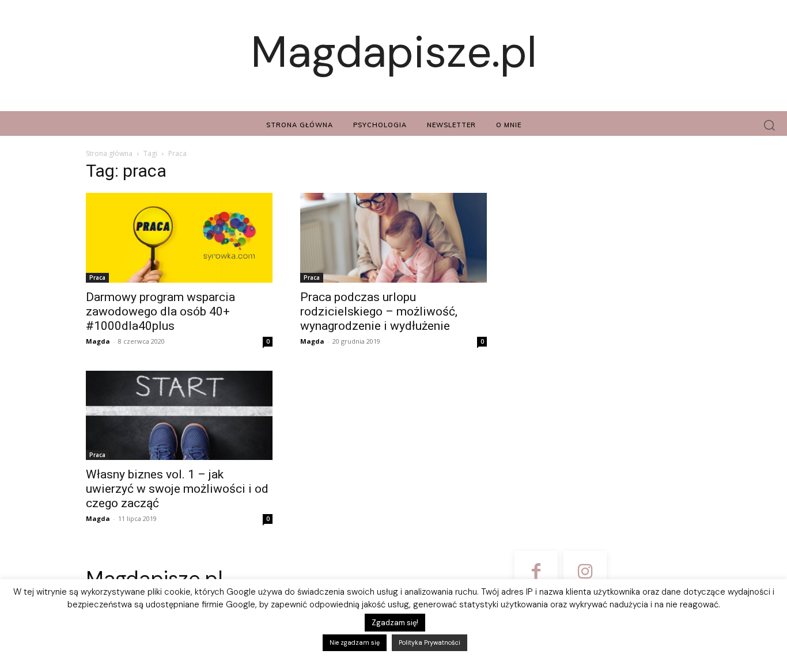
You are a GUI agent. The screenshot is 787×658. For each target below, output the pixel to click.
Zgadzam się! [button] (395, 622)
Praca (97, 277)
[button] (769, 125)
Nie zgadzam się (355, 642)
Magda (98, 341)
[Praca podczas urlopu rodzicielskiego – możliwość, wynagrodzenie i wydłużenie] (393, 238)
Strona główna (109, 153)
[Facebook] (536, 572)
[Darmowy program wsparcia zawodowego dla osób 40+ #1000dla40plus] (179, 238)
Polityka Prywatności (429, 642)
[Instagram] (585, 572)
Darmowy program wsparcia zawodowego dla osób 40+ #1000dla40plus (160, 311)
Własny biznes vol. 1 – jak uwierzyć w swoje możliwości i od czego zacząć (177, 488)
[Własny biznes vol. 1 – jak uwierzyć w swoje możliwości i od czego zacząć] (179, 416)
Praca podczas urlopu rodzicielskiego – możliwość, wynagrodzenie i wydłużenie (378, 311)
